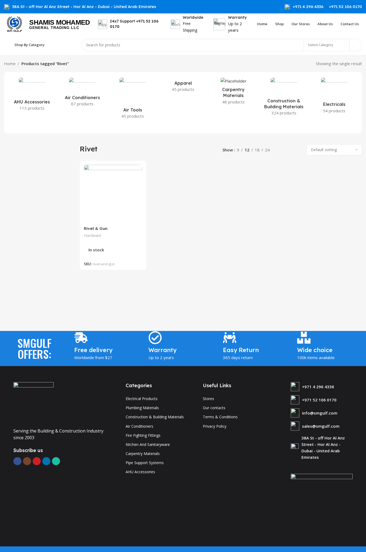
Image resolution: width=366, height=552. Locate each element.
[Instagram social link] (27, 461)
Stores (208, 398)
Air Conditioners (139, 426)
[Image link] (33, 401)
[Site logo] (14, 23)
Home (10, 63)
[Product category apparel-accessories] (183, 86)
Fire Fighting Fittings (143, 435)
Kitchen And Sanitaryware (148, 444)
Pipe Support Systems (145, 462)
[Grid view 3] (289, 149)
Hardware (92, 235)
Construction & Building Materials (155, 416)
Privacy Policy (214, 426)
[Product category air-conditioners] (82, 93)
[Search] (356, 45)
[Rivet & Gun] (113, 194)
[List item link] (322, 386)
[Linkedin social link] (46, 461)
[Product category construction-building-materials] (283, 98)
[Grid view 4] (298, 149)
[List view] (280, 149)
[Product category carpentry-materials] (233, 92)
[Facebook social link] (17, 461)
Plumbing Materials (142, 407)
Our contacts (214, 407)
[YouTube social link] (37, 461)
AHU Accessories (140, 471)
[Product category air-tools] (132, 99)
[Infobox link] (304, 6)
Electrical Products (142, 398)
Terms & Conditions (220, 416)
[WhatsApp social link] (56, 461)
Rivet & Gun (95, 228)
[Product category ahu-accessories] (31, 95)
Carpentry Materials (143, 453)
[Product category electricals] (334, 97)
